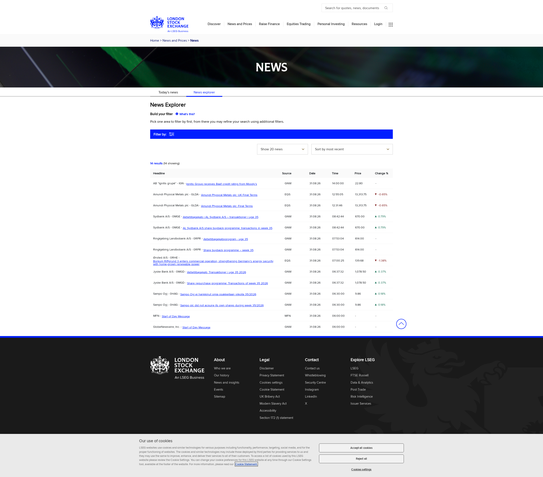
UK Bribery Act (270, 397)
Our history (221, 375)
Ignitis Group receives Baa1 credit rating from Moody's (221, 183)
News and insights (226, 383)
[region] (271, 455)
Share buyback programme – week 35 (228, 250)
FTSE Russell (359, 375)
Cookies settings (361, 469)
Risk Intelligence (362, 397)
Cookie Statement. (246, 464)
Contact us (312, 368)
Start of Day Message (176, 316)
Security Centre (315, 383)
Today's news (168, 92)
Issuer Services (361, 404)
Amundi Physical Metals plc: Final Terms (227, 205)
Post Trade (358, 390)
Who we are (222, 368)
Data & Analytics (362, 383)
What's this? (187, 114)
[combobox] (282, 149)
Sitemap (219, 397)
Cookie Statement (272, 390)
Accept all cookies (361, 448)
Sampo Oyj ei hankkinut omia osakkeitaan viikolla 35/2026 (218, 294)
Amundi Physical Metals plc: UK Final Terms (229, 194)
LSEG (354, 368)
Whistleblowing (315, 375)
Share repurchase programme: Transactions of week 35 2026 (227, 283)
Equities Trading (299, 24)
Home (155, 40)
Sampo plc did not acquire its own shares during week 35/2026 (222, 305)
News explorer (204, 92)
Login (378, 24)
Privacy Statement (272, 375)
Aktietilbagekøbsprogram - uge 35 (225, 239)
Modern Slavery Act (273, 404)
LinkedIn (311, 397)
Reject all (361, 459)
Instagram (312, 390)
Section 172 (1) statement (276, 418)
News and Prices (240, 24)
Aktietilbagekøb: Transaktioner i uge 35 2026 (216, 272)
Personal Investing (331, 24)
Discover (214, 24)
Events (218, 390)
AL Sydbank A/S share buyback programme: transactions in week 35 (227, 228)
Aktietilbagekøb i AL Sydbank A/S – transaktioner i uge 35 (220, 216)
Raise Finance (269, 24)
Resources (359, 24)
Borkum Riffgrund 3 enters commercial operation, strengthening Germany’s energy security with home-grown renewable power (213, 263)
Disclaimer (267, 368)
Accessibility (268, 411)
